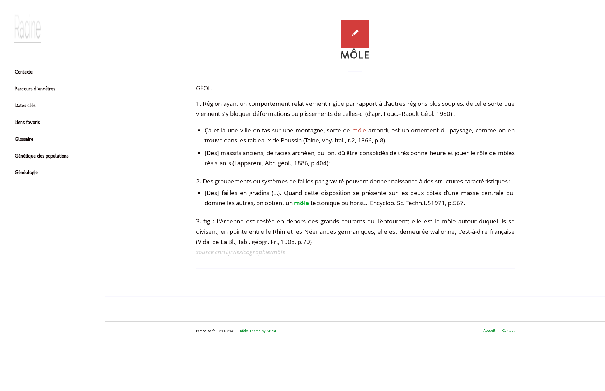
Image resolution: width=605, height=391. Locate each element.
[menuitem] (52, 72)
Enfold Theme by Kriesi (257, 331)
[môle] (355, 34)
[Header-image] (52, 28)
